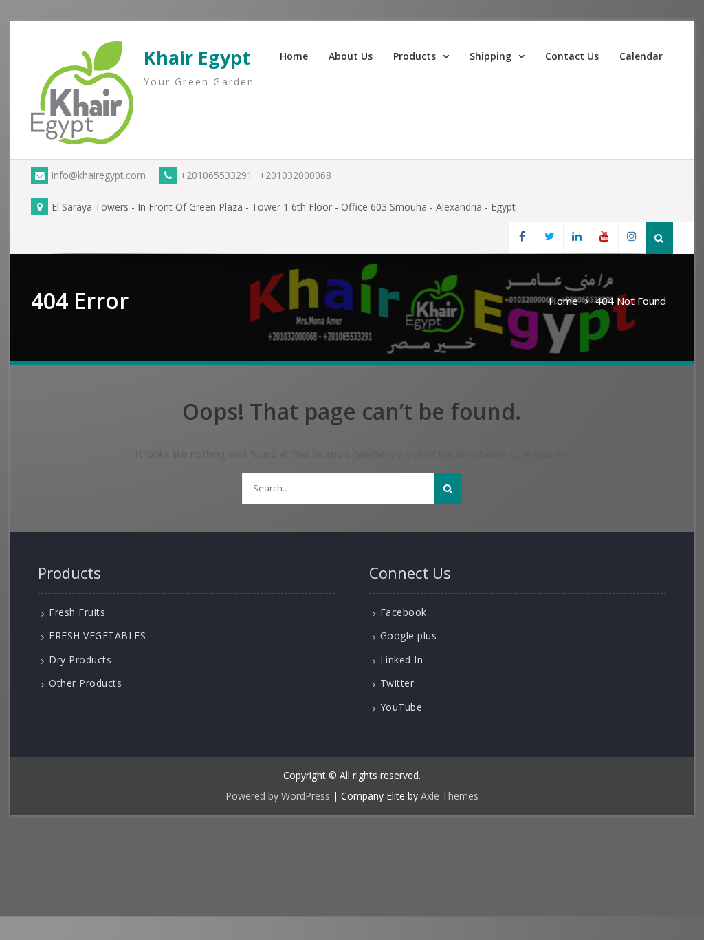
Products (414, 56)
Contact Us (572, 56)
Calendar (641, 56)
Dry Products (80, 659)
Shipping (491, 56)
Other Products (85, 683)
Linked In (402, 659)
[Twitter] (549, 237)
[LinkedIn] (577, 237)
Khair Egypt (197, 57)
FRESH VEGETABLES (97, 635)
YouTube (401, 707)
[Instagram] (632, 237)
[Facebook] (522, 237)
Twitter (397, 683)
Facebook (403, 612)
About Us (351, 56)
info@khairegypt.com (99, 175)
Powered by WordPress (278, 795)
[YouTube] (604, 237)
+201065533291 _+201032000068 (255, 175)
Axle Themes (449, 795)
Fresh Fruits (77, 612)
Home (294, 56)
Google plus (408, 635)
